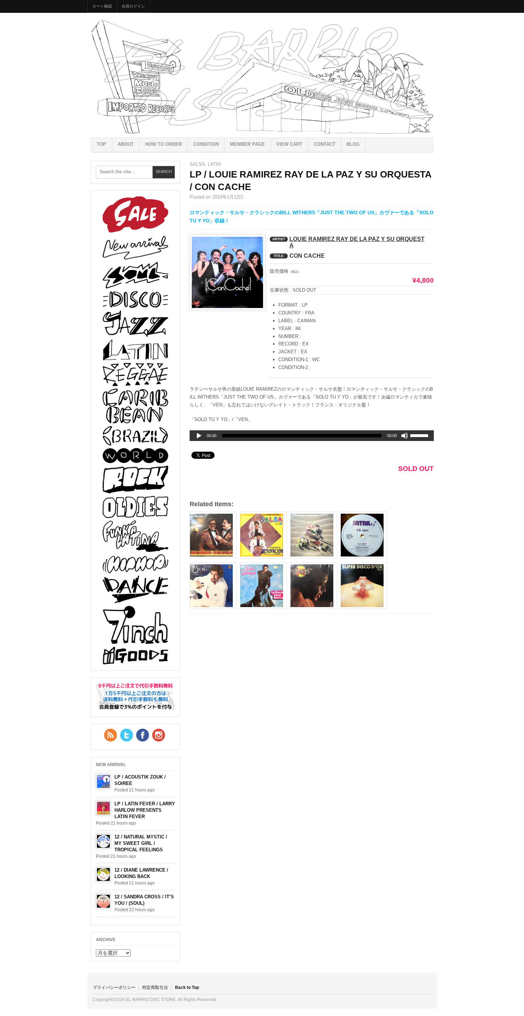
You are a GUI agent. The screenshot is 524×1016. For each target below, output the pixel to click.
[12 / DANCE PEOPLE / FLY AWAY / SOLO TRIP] (363, 535)
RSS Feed (110, 735)
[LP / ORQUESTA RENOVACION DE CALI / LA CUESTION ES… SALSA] (263, 535)
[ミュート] (404, 435)
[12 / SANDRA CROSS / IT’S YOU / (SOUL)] (103, 901)
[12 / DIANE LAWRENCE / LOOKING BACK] (103, 874)
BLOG (353, 144)
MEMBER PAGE (247, 144)
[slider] (420, 436)
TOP (101, 144)
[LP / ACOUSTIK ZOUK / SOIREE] (103, 781)
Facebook (142, 735)
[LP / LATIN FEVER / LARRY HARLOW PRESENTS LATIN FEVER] (103, 808)
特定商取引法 (155, 987)
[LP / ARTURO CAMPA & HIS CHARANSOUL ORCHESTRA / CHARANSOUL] (313, 585)
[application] (312, 435)
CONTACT (324, 144)
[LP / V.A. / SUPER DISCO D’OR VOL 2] (363, 585)
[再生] (198, 436)
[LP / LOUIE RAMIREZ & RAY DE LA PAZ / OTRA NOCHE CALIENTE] (213, 535)
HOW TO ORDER (163, 144)
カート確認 (102, 6)
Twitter (126, 735)
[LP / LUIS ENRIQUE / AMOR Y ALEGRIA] (263, 585)
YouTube (158, 735)
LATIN (214, 164)
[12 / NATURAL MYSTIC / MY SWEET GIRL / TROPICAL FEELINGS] (103, 841)
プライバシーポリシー (114, 987)
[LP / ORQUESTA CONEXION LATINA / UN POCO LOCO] (313, 535)
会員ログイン (133, 6)
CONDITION (206, 144)
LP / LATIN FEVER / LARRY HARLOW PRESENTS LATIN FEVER (144, 810)
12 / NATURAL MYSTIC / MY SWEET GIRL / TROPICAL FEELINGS (140, 843)
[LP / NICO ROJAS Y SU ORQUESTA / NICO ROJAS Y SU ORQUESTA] (213, 585)
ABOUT (126, 144)
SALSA (197, 164)
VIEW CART (289, 144)
